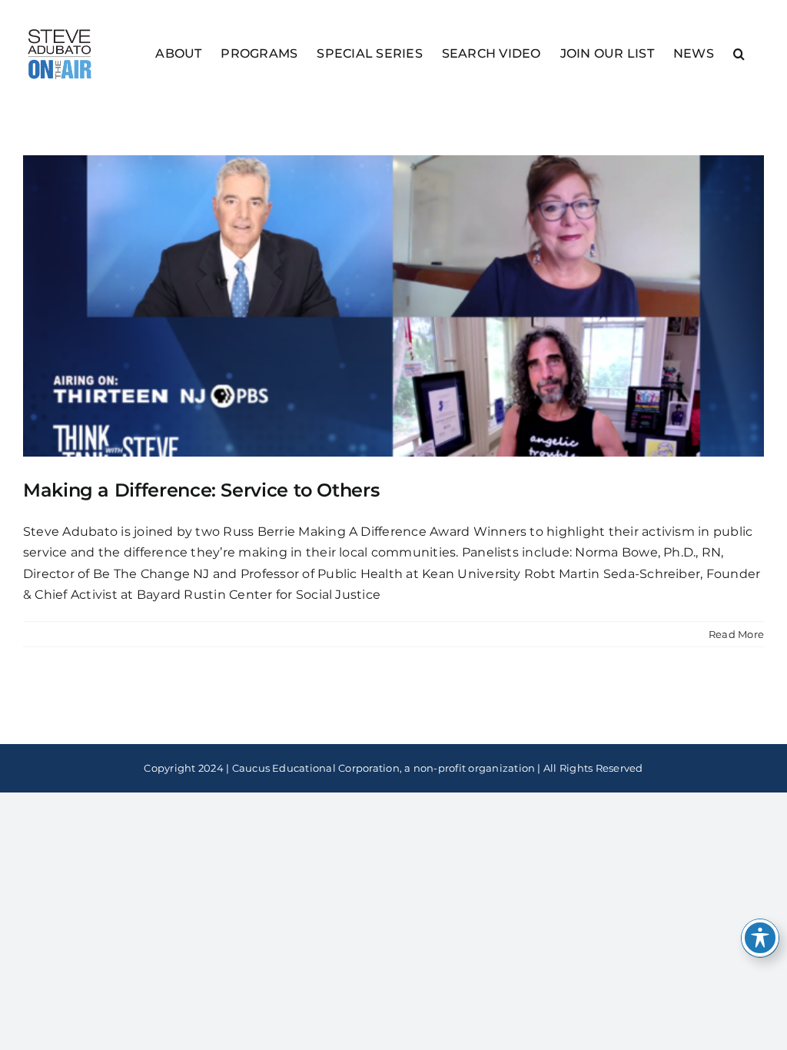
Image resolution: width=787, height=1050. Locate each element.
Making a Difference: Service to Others (201, 490)
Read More (736, 634)
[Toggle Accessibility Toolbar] (760, 937)
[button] (739, 52)
